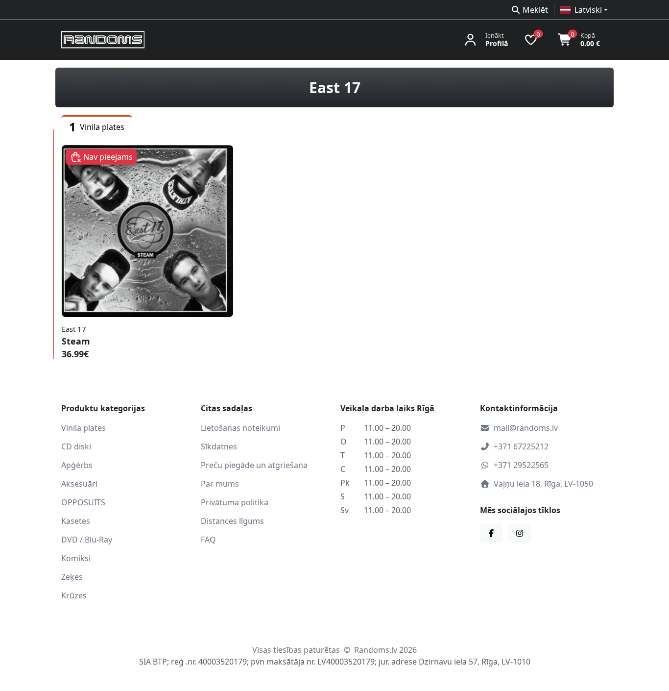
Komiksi (76, 558)
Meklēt (535, 9)
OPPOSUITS (83, 502)
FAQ (208, 539)
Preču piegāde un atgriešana (254, 465)
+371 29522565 (521, 465)
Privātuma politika (234, 502)
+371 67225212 (521, 446)
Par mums (220, 483)
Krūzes (74, 595)
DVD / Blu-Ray (86, 539)
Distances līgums (232, 521)
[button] (584, 10)
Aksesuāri (79, 483)
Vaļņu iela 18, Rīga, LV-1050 (543, 483)
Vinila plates (83, 427)
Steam (76, 341)
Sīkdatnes (219, 446)
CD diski (76, 446)
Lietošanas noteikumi (240, 427)
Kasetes (75, 521)
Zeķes (72, 576)
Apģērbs (77, 465)
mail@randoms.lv (526, 427)
